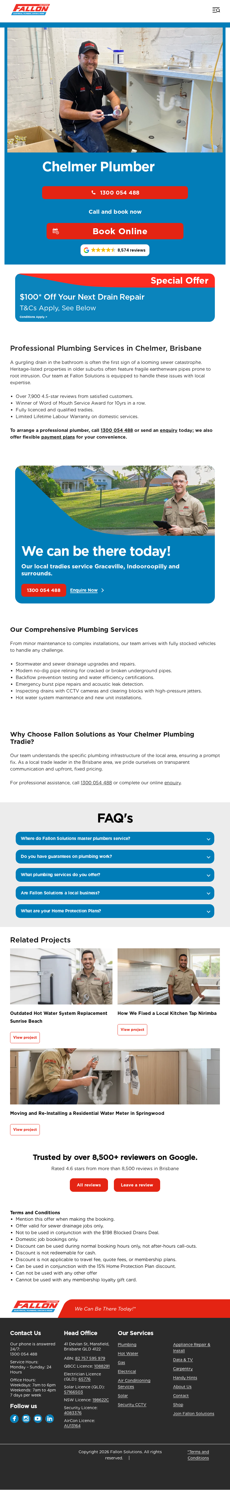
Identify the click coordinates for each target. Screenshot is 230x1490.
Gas (121, 1362)
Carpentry (183, 1368)
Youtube (38, 1418)
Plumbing (127, 1344)
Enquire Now (84, 590)
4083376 (73, 1413)
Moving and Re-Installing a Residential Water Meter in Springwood (87, 1113)
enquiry (169, 430)
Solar (123, 1395)
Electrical (127, 1371)
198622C (101, 1400)
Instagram (26, 1418)
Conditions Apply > (33, 316)
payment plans (58, 437)
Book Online (120, 231)
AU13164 (72, 1425)
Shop (178, 1404)
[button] (115, 250)
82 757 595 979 (90, 1358)
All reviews (89, 1185)
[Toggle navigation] (215, 9)
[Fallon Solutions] (30, 10)
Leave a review (137, 1185)
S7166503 (73, 1392)
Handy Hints (185, 1377)
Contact (181, 1395)
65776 (85, 1379)
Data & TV (183, 1359)
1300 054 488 (120, 192)
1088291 (102, 1366)
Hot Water (128, 1353)
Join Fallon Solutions (193, 1413)
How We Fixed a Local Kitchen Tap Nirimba (167, 1013)
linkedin (49, 1418)
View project (25, 1037)
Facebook (14, 1418)
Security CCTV (132, 1404)
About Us (182, 1386)
